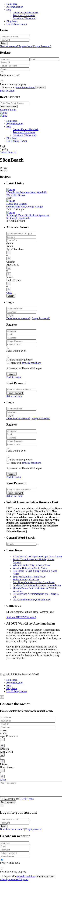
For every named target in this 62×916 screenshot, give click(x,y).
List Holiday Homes (16, 24)
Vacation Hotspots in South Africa (30, 568)
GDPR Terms (27, 799)
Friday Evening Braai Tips (26, 579)
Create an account (45, 876)
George (21, 195)
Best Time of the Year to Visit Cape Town (34, 582)
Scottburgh (11, 218)
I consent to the (19, 799)
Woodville (11, 195)
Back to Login (7, 90)
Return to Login (8, 109)
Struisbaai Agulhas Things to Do (29, 576)
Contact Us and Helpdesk (25, 12)
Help (8, 9)
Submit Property (8, 152)
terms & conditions (25, 87)
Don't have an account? (18, 318)
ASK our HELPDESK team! (21, 617)
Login (3, 43)
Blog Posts (11, 21)
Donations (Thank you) (24, 18)
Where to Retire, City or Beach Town (31, 565)
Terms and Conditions (24, 15)
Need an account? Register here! (16, 46)
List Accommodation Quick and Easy (31, 599)
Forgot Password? (42, 46)
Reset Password (8, 106)
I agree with (19, 87)
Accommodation (14, 6)
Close (9, 292)
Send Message (8, 802)
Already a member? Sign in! (14, 879)
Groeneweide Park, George (20, 206)
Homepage (11, 4)
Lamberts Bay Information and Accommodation (37, 585)
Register (40, 87)
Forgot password (33, 829)
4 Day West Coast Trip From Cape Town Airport (37, 556)
